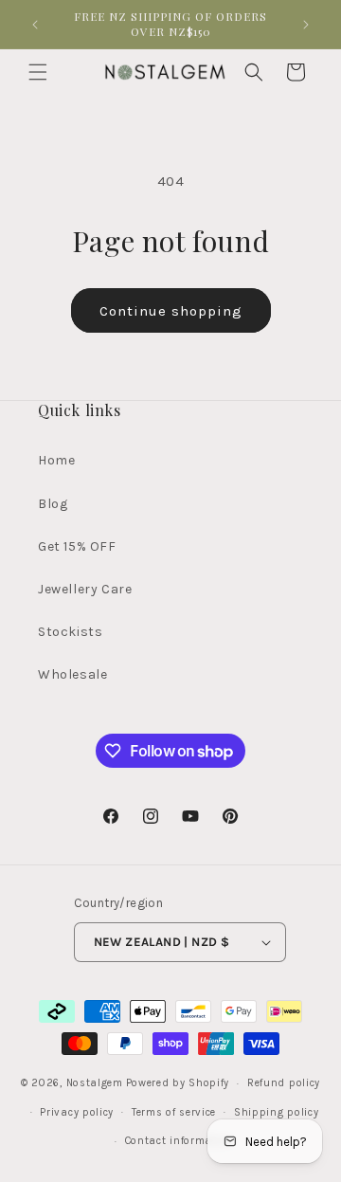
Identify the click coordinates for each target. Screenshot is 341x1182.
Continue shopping (170, 310)
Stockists (70, 632)
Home (56, 460)
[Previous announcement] (35, 24)
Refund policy (283, 1083)
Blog (52, 504)
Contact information (179, 1141)
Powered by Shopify (178, 1083)
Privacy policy (77, 1112)
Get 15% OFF (77, 546)
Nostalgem (94, 1083)
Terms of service (174, 1112)
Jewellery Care (85, 589)
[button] (38, 72)
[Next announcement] (306, 24)
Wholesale (72, 674)
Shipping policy (276, 1112)
